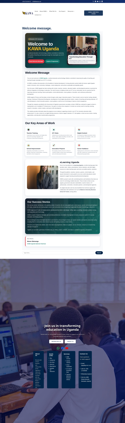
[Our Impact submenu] (65, 11)
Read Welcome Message (36, 61)
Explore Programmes (52, 61)
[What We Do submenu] (56, 11)
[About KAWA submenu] (47, 11)
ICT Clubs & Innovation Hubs (69, 370)
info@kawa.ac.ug (36, 1)
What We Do (53, 366)
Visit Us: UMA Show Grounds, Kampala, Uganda (86, 379)
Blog (51, 358)
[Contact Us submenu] (41, 14)
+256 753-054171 (26, 1)
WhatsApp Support (86, 374)
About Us (52, 364)
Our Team (52, 362)
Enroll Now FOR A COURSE (93, 12)
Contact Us (70, 341)
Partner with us (56, 341)
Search (99, 253)
